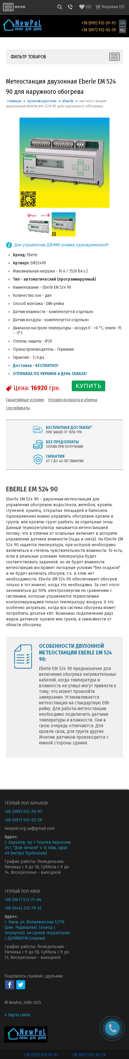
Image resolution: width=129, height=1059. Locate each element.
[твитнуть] (20, 984)
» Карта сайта (17, 1014)
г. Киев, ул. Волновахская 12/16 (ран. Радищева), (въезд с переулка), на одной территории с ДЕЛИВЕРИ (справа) (37, 930)
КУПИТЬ (89, 385)
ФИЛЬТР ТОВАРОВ (28, 57)
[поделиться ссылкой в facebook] (9, 984)
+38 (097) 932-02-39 (98, 29)
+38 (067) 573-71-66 (22, 899)
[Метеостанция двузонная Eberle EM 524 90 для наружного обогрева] (39, 235)
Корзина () (113, 6)
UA (122, 23)
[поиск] (59, 7)
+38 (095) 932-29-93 (98, 23)
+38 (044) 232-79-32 (22, 908)
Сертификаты (18, 408)
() (88, 6)
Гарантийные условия (25, 399)
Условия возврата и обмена (72, 399)
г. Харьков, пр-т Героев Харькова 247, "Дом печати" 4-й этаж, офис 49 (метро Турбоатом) (37, 847)
